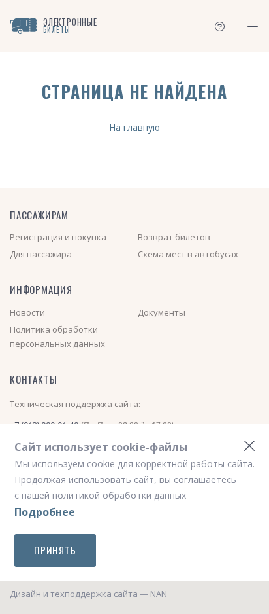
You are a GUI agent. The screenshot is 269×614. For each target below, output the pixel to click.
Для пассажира (41, 254)
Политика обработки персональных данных (57, 336)
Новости (27, 312)
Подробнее (44, 512)
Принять (55, 550)
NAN (158, 594)
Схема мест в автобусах (188, 254)
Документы (161, 312)
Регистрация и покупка (58, 237)
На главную (134, 127)
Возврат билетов (174, 237)
